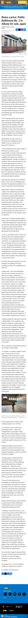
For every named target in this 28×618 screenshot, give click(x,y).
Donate (23, 2)
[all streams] (26, 616)
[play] (2, 616)
